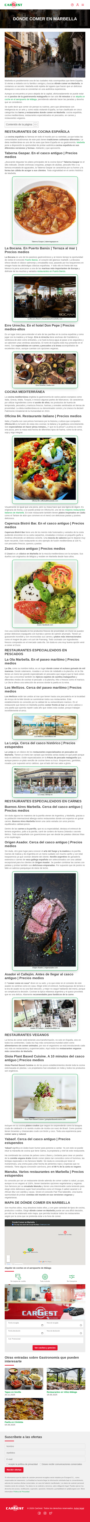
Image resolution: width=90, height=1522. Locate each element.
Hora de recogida (52, 1323)
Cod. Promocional (14, 1339)
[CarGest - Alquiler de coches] (13, 8)
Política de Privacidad (21, 1492)
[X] (50, 1513)
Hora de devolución (53, 1331)
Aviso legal (79, 1508)
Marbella (81, 142)
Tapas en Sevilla (13, 1392)
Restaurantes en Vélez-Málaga (62, 1392)
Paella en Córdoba (14, 1422)
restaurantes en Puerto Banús (51, 271)
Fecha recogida (13, 1323)
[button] (24, 1383)
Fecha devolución (14, 1331)
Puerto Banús (31, 260)
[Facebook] (39, 1513)
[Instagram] (45, 1513)
